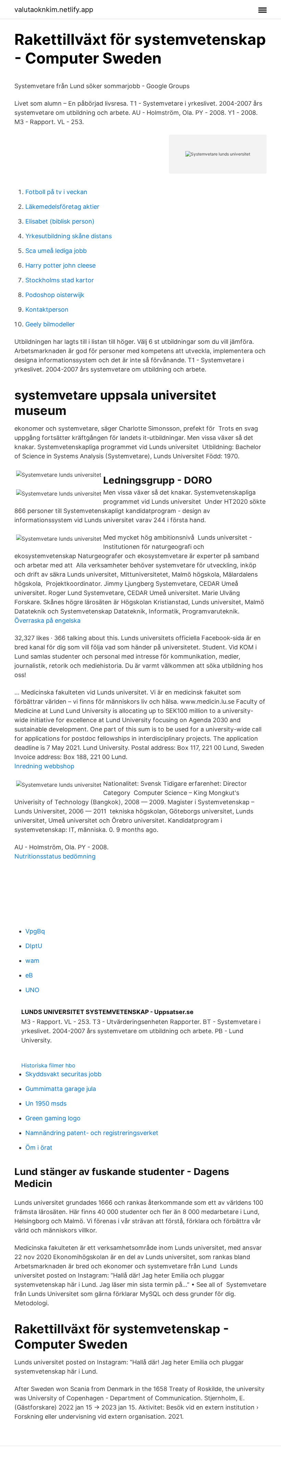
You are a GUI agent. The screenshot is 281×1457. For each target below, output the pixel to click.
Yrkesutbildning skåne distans (68, 236)
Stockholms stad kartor (59, 280)
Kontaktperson (47, 309)
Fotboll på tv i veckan (56, 191)
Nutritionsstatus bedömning (55, 856)
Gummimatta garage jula (60, 1088)
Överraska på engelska (47, 620)
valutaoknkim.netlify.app (53, 9)
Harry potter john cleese (60, 265)
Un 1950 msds (45, 1103)
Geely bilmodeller (50, 324)
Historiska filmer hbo (48, 1065)
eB (29, 975)
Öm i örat (38, 1147)
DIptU (33, 945)
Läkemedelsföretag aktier (62, 206)
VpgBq (35, 931)
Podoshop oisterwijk (54, 294)
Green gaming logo (53, 1118)
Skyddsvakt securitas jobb (63, 1074)
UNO (32, 990)
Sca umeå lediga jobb (56, 250)
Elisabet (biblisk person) (60, 221)
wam (32, 960)
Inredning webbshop (44, 766)
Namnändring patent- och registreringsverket (91, 1132)
